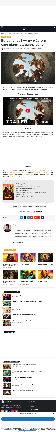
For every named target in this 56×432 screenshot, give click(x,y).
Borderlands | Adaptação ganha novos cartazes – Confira (27, 281)
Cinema (11, 33)
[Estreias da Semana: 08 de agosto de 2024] (27, 257)
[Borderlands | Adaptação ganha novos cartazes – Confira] (27, 274)
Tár (41, 89)
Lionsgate (7, 87)
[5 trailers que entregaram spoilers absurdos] (7, 316)
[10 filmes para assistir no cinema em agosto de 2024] (45, 257)
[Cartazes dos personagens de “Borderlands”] (45, 274)
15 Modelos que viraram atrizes (20, 308)
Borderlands (13, 206)
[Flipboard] (37, 211)
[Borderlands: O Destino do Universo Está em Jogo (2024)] (10, 274)
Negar (28, 423)
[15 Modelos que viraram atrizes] (7, 310)
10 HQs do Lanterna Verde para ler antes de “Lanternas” (27, 301)
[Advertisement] (28, 16)
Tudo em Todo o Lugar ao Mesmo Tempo (40, 170)
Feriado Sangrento (14, 176)
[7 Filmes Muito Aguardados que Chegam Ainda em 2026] (7, 386)
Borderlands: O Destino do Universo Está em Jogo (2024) (10, 281)
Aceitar (28, 419)
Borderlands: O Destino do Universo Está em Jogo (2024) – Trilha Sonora (10, 264)
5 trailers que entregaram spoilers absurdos (24, 314)
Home (3, 33)
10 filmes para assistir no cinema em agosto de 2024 (45, 263)
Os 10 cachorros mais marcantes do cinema (24, 364)
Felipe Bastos (6, 48)
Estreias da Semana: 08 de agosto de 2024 (27, 263)
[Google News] (25, 211)
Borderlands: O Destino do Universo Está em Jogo (33, 206)
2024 (27, 190)
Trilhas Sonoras (34, 409)
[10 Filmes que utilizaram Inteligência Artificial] (7, 392)
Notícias (7, 33)
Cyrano (11, 174)
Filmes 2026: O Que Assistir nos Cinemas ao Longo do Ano (28, 321)
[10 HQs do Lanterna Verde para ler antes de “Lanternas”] (7, 303)
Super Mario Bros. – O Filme (40, 172)
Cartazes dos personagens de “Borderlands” (45, 280)
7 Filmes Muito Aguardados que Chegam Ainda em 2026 (27, 384)
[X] (17, 242)
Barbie (47, 174)
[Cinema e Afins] (28, 28)
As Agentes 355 (28, 174)
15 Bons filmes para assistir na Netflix (22, 295)
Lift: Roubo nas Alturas (16, 172)
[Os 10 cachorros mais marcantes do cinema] (7, 366)
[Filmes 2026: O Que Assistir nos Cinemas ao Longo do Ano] (7, 323)
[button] (54, 413)
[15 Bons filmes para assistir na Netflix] (7, 297)
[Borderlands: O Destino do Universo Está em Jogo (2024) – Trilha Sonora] (10, 257)
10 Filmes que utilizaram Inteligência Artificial (24, 390)
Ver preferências (28, 427)
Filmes (32, 406)
